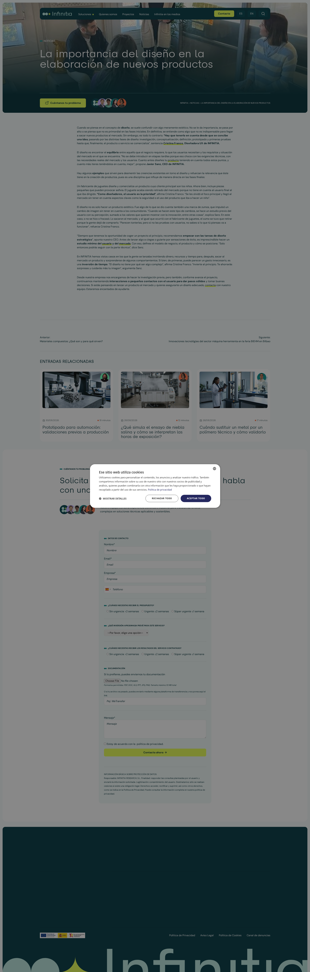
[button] (112, 498)
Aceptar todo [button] (196, 498)
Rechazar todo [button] (162, 498)
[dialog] (155, 486)
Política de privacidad (160, 489)
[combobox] (214, 468)
